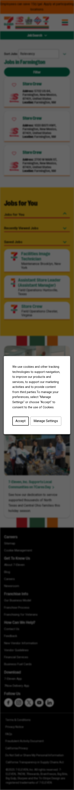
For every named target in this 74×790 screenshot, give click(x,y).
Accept (20, 421)
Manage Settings (46, 421)
